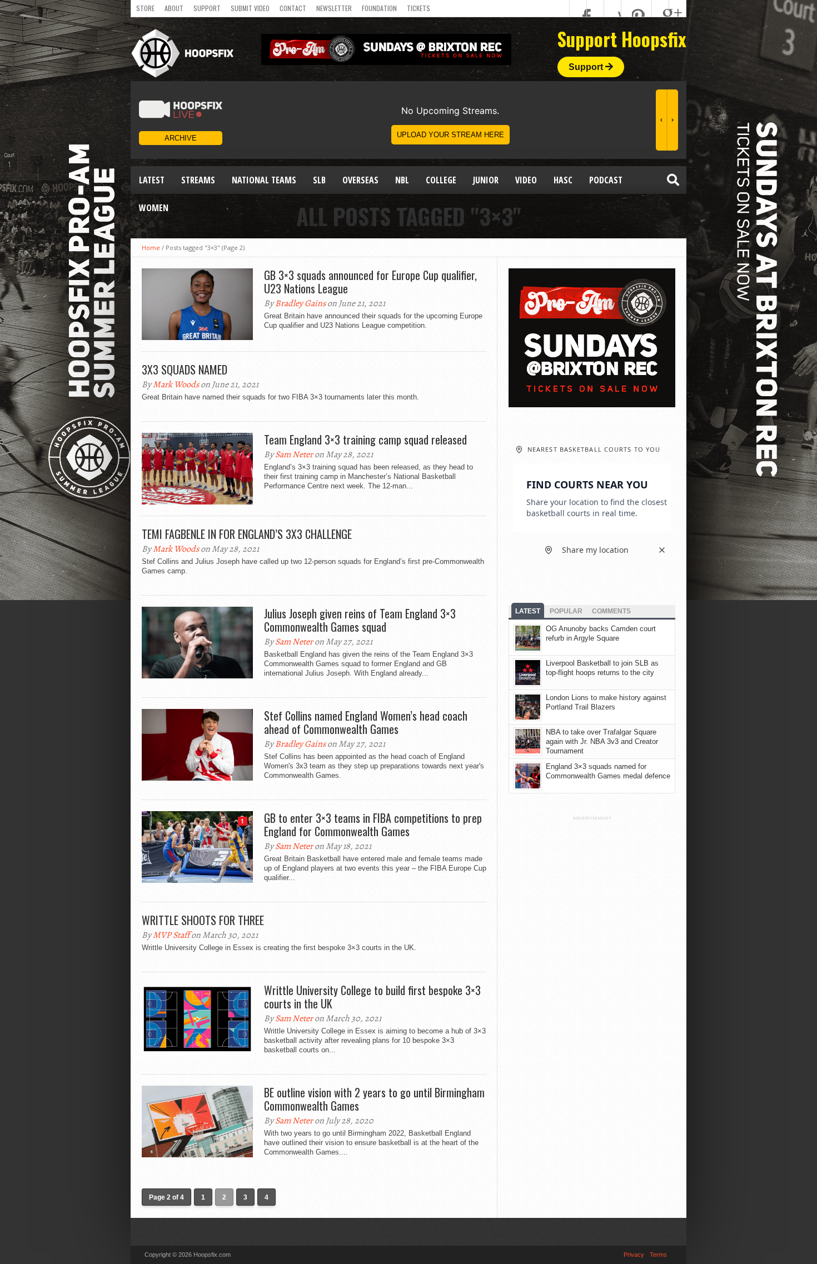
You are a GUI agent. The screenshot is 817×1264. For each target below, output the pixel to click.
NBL (402, 180)
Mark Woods (176, 384)
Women (153, 208)
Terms (658, 1254)
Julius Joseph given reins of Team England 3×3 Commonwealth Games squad (360, 620)
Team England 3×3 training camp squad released (365, 439)
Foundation (379, 8)
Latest (152, 180)
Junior (486, 180)
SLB (319, 180)
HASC (563, 180)
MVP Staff (171, 935)
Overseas (360, 180)
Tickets (418, 8)
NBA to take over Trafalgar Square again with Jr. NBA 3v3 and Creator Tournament (602, 741)
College (441, 180)
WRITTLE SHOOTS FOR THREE (203, 920)
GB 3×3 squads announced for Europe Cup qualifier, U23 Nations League (370, 281)
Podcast (605, 180)
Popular (566, 611)
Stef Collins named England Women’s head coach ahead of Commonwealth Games (365, 722)
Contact (293, 8)
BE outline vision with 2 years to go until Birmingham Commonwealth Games (374, 1099)
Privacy (634, 1254)
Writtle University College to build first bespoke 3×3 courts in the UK (372, 996)
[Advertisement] (592, 987)
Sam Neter (294, 454)
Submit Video (250, 8)
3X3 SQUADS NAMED (184, 369)
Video (526, 180)
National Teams (264, 180)
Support (207, 8)
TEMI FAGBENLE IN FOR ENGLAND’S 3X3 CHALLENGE (247, 534)
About (174, 8)
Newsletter (334, 8)
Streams (198, 180)
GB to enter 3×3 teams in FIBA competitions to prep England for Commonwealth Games (373, 824)
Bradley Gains (300, 303)
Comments (611, 611)
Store (145, 8)
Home (151, 247)
